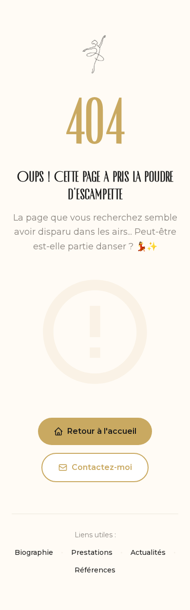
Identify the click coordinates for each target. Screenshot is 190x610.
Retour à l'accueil (101, 431)
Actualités (148, 552)
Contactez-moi (102, 467)
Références (95, 570)
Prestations (92, 552)
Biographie (34, 552)
